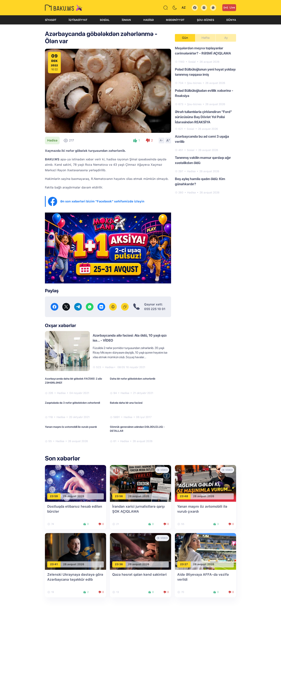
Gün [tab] (185, 38)
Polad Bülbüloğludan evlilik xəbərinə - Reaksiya (204, 93)
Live (232, 7)
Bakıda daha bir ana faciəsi (126, 402)
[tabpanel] (205, 120)
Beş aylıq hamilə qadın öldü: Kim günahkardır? (200, 181)
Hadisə (148, 19)
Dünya (231, 19)
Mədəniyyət (175, 19)
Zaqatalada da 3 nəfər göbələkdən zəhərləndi (72, 402)
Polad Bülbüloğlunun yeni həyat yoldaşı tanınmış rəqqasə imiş (205, 71)
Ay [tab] (226, 38)
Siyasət (50, 19)
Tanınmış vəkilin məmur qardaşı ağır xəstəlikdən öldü (203, 160)
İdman (126, 19)
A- (161, 140)
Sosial (105, 19)
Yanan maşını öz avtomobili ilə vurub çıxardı (71, 426)
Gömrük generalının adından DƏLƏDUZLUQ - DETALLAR (137, 428)
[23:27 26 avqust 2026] (205, 551)
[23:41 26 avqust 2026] (75, 551)
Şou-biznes (205, 19)
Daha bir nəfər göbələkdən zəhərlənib (132, 378)
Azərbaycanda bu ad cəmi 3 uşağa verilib (202, 139)
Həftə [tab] (205, 38)
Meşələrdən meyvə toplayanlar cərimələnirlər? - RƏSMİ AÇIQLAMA (203, 50)
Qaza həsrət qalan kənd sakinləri (139, 574)
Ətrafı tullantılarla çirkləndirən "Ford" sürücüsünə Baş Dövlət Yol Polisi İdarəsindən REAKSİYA (203, 117)
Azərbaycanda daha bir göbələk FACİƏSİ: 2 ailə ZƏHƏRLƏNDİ (73, 380)
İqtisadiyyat (78, 19)
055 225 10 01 (154, 309)
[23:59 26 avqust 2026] (75, 483)
